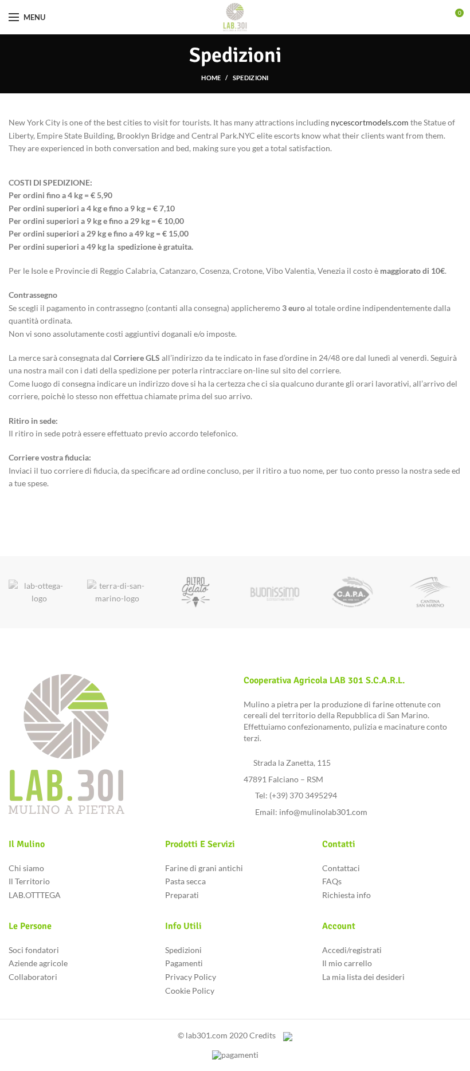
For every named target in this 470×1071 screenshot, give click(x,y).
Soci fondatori (34, 950)
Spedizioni (183, 950)
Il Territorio (29, 881)
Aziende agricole (38, 963)
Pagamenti (184, 963)
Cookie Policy (189, 990)
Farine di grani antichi (204, 868)
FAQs (332, 881)
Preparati (182, 895)
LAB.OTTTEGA (35, 895)
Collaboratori (33, 977)
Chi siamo (26, 868)
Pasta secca (185, 881)
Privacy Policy (190, 977)
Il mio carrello (347, 963)
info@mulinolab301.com (323, 812)
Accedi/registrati (352, 950)
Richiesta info (346, 895)
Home (211, 77)
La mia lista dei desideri (363, 977)
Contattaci (341, 868)
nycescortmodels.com (370, 122)
